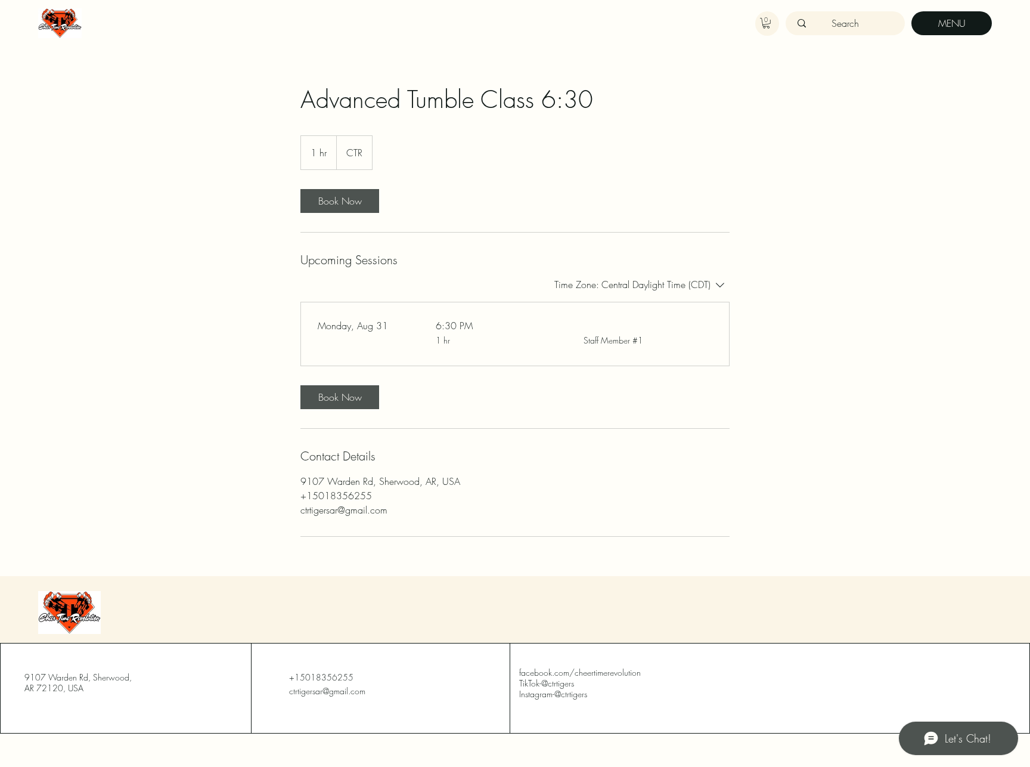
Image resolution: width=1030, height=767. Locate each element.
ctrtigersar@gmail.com (327, 691)
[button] (766, 23)
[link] (339, 201)
